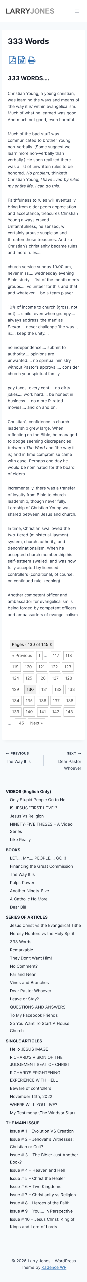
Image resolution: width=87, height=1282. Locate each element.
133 (71, 689)
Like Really (20, 839)
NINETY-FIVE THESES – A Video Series (41, 828)
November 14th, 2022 (31, 1096)
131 (44, 689)
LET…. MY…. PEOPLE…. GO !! (38, 858)
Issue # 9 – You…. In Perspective (41, 1211)
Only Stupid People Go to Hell (38, 799)
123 (67, 666)
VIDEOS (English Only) (28, 791)
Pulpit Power (22, 882)
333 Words (20, 941)
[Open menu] (76, 11)
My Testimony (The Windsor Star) (42, 1112)
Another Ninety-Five (29, 890)
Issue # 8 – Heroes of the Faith (40, 1203)
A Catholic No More (29, 899)
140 (29, 711)
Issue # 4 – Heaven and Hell (37, 1170)
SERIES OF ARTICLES (27, 917)
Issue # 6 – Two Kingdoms (35, 1186)
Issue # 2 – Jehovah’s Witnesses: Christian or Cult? (42, 1143)
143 (69, 711)
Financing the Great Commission (41, 866)
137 (56, 700)
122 (54, 666)
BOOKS (13, 850)
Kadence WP (54, 1267)
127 (55, 678)
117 (56, 655)
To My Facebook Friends (34, 1015)
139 (15, 711)
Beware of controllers (30, 1088)
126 (42, 678)
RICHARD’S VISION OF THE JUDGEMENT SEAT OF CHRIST (40, 1061)
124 (15, 678)
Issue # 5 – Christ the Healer (37, 1178)
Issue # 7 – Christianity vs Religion (43, 1194)
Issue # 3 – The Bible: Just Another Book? (44, 1158)
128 (68, 678)
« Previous (22, 655)
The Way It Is (18, 757)
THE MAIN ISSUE (22, 1123)
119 (15, 666)
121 (41, 666)
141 (42, 711)
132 (57, 689)
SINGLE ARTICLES (24, 1041)
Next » (36, 723)
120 (28, 666)
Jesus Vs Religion (27, 816)
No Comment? (24, 966)
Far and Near (23, 974)
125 (28, 678)
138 (69, 700)
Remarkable (21, 950)
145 (20, 723)
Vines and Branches (29, 982)
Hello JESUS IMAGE (29, 1049)
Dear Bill (18, 907)
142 (55, 711)
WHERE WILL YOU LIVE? (33, 1104)
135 (29, 700)
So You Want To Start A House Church (39, 1027)
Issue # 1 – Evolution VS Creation (42, 1131)
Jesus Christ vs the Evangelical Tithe (45, 925)
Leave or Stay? (24, 999)
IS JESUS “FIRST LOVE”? (33, 807)
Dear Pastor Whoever (69, 761)
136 (42, 700)
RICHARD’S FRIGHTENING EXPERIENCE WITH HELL (35, 1076)
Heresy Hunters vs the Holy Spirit (42, 933)
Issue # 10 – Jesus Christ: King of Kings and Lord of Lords (42, 1223)
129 (15, 689)
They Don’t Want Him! (31, 958)
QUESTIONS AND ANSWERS (37, 1007)
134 (15, 700)
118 (68, 655)
